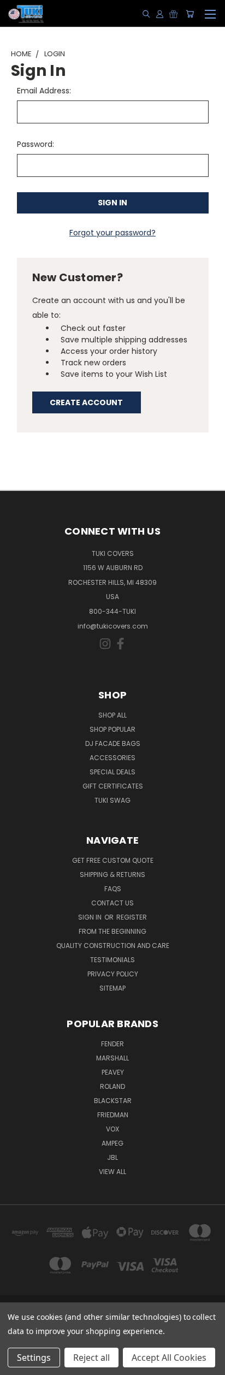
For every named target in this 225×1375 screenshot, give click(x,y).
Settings (34, 1358)
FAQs (112, 888)
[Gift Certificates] (173, 13)
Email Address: (44, 90)
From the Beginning (112, 931)
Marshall (112, 1058)
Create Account (86, 402)
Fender (112, 1043)
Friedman (112, 1114)
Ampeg (112, 1143)
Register (131, 917)
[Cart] (190, 13)
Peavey (113, 1072)
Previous (17, 1364)
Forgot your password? (112, 232)
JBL (112, 1157)
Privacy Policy (112, 974)
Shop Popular (112, 729)
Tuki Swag (112, 800)
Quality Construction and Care (112, 945)
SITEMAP (112, 988)
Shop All (112, 715)
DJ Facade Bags (112, 743)
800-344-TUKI (112, 611)
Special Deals (112, 772)
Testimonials (112, 959)
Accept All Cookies (169, 1358)
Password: (35, 144)
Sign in (90, 917)
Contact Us (112, 903)
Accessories (112, 757)
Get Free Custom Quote (112, 860)
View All (112, 1171)
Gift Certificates (112, 786)
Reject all (91, 1358)
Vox (112, 1129)
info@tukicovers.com (113, 626)
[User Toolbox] (159, 13)
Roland (112, 1086)
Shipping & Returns (112, 874)
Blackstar (113, 1100)
